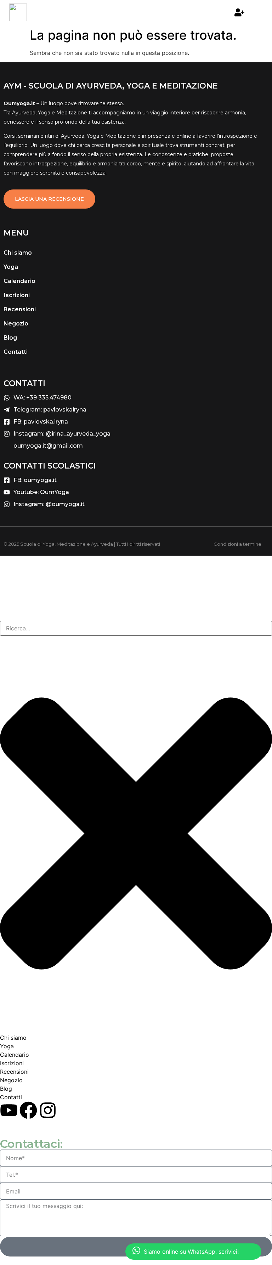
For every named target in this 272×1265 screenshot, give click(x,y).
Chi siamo (18, 252)
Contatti (16, 351)
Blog (10, 337)
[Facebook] (28, 1110)
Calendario (19, 281)
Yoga (11, 266)
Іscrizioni (17, 295)
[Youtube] (9, 1110)
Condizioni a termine (237, 544)
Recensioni (20, 309)
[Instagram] (48, 1110)
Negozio (16, 323)
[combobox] (136, 628)
